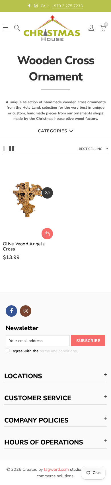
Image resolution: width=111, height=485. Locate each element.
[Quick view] (47, 193)
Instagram (25, 311)
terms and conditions (58, 351)
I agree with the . (43, 351)
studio (62, 469)
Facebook (11, 311)
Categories (52, 131)
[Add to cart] (47, 233)
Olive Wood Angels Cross (24, 246)
